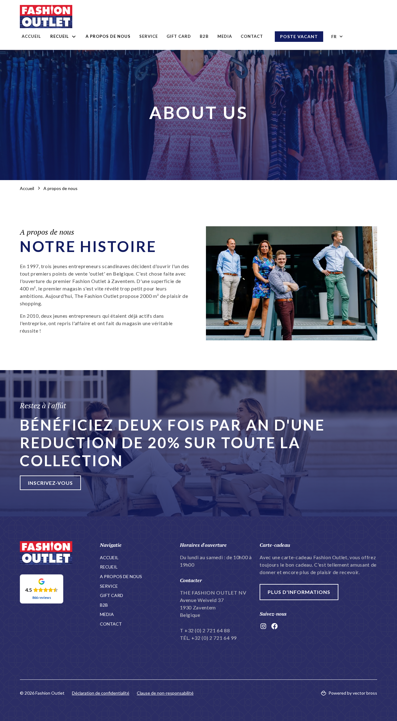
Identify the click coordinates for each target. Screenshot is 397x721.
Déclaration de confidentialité (100, 693)
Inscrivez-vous (50, 483)
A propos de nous (108, 36)
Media (224, 36)
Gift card (179, 36)
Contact (252, 36)
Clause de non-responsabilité (165, 693)
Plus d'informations (299, 592)
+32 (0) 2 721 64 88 (207, 630)
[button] (63, 36)
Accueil (31, 36)
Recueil (109, 566)
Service (148, 36)
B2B (204, 36)
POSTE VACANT (299, 36)
